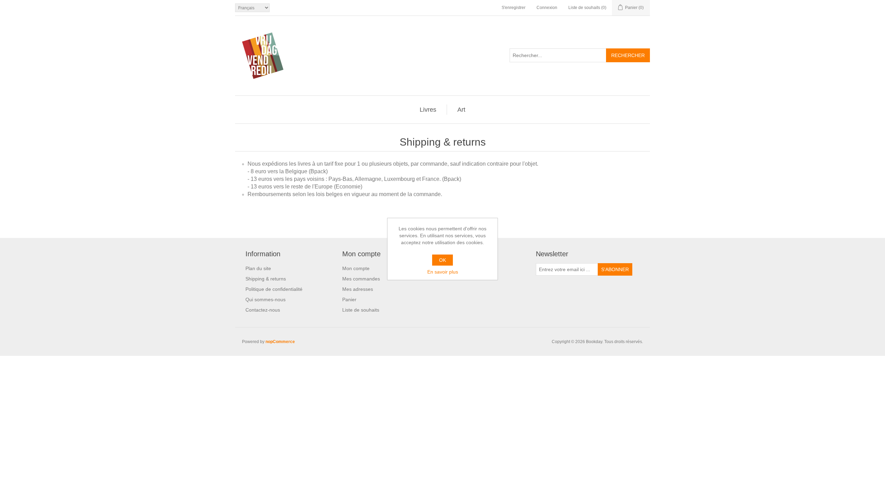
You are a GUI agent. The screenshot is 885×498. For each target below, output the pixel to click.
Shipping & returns (265, 279)
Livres (428, 109)
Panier (349, 299)
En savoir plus (442, 272)
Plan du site (258, 268)
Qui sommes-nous (265, 299)
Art (461, 109)
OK (442, 260)
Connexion (547, 7)
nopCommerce (280, 341)
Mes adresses (357, 289)
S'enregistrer (513, 7)
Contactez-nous (262, 310)
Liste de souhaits (360, 310)
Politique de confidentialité (273, 289)
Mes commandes (361, 279)
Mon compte (356, 268)
